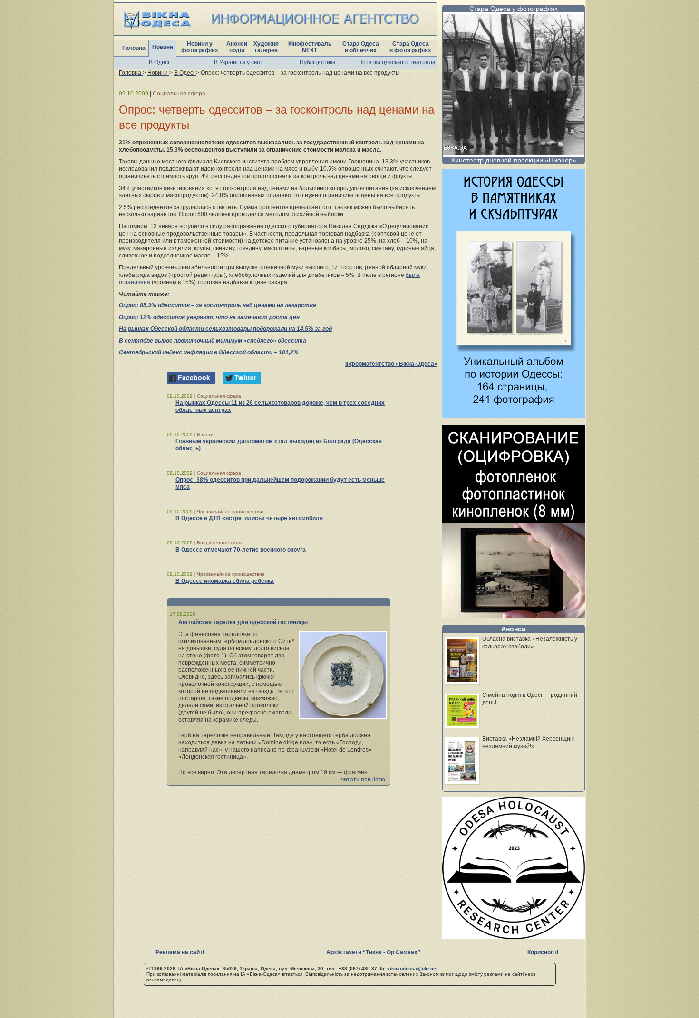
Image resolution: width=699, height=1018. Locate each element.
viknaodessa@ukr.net (412, 968)
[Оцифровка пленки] (513, 615)
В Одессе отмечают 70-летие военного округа (240, 549)
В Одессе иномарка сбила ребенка (224, 581)
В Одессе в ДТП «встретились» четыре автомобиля (249, 518)
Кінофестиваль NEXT (309, 47)
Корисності (542, 952)
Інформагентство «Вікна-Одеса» (391, 364)
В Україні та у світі (238, 62)
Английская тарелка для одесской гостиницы (243, 622)
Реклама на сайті (179, 952)
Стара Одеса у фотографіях (513, 8)
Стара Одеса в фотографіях (410, 47)
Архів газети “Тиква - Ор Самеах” (373, 952)
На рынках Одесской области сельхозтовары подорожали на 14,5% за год (225, 328)
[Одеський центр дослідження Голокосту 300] (513, 936)
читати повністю (363, 779)
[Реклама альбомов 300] (513, 415)
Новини (162, 47)
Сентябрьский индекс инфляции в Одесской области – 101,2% (209, 352)
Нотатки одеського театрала (397, 62)
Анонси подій (236, 47)
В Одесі (159, 62)
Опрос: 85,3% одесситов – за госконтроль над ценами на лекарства (217, 305)
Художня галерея (266, 47)
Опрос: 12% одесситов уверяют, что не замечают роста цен (209, 317)
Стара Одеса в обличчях (360, 47)
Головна (134, 48)
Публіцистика (318, 62)
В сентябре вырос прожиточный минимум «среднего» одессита (212, 340)
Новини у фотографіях (199, 47)
